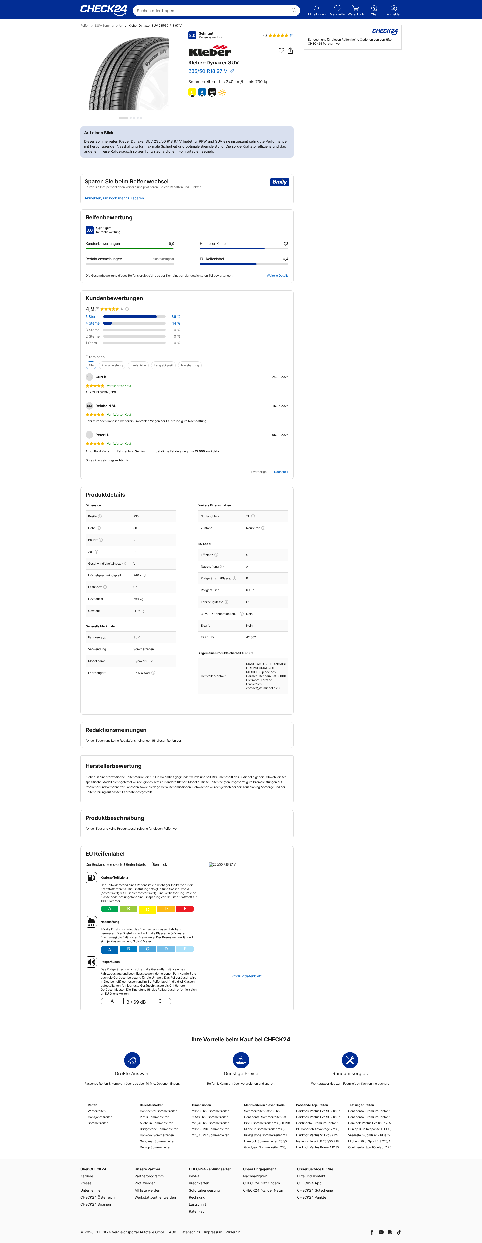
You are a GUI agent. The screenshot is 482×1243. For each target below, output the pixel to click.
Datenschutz (190, 1232)
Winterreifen (97, 1111)
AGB (172, 1232)
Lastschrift (197, 1204)
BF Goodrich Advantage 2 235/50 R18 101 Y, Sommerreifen (319, 1129)
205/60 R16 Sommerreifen (210, 1111)
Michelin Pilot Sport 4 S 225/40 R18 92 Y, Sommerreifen (371, 1141)
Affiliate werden (147, 1190)
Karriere (86, 1176)
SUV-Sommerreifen (109, 25)
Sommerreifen (98, 1123)
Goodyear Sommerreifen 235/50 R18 (267, 1147)
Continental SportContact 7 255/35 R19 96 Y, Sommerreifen (371, 1147)
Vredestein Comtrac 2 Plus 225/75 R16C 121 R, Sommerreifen (371, 1135)
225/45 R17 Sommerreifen (210, 1135)
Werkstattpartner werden (155, 1197)
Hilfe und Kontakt (311, 1176)
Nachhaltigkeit (255, 1176)
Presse (85, 1183)
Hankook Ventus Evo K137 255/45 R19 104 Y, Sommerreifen (371, 1123)
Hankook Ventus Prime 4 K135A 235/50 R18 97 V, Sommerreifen (319, 1147)
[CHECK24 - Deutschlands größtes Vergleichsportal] (103, 10)
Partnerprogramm (149, 1176)
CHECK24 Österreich (97, 1197)
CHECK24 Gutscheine (315, 1190)
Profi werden (145, 1183)
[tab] (123, 118)
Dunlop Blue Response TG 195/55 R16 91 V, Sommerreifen (371, 1129)
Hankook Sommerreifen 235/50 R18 (267, 1141)
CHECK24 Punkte (311, 1197)
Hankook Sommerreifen (157, 1135)
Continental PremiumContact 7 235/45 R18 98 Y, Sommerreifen (371, 1117)
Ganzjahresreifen (100, 1117)
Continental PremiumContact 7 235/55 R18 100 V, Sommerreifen (371, 1111)
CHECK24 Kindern (261, 1183)
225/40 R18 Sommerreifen (210, 1123)
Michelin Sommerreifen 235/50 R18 (267, 1129)
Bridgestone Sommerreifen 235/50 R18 (267, 1135)
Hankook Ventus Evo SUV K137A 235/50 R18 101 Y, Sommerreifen (319, 1111)
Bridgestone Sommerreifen (159, 1129)
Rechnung (197, 1197)
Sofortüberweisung (204, 1190)
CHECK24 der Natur (263, 1190)
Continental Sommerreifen (158, 1111)
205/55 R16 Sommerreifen (210, 1129)
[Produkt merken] (281, 51)
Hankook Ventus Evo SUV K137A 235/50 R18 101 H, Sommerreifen (319, 1117)
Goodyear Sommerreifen (157, 1141)
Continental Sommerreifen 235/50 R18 (267, 1117)
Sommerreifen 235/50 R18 (262, 1111)
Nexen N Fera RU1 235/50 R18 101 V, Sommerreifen (319, 1141)
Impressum (213, 1232)
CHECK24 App (309, 1183)
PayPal (194, 1176)
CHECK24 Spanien (95, 1204)
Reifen (84, 25)
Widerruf (233, 1232)
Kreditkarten (199, 1183)
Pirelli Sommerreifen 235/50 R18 (267, 1123)
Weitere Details (277, 275)
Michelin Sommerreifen (156, 1123)
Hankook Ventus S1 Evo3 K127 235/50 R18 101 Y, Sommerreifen (319, 1135)
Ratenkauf (197, 1211)
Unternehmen (91, 1190)
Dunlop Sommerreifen (155, 1147)
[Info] (100, 516)
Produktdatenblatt (246, 976)
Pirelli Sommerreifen (154, 1117)
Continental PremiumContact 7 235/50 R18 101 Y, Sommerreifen (319, 1123)
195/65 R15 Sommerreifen (210, 1117)
